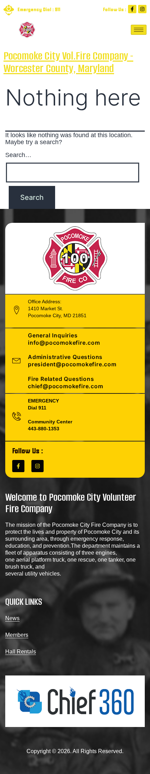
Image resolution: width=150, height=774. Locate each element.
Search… (18, 154)
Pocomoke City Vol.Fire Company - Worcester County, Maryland (68, 62)
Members (16, 635)
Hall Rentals (20, 652)
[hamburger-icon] (139, 30)
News (12, 618)
